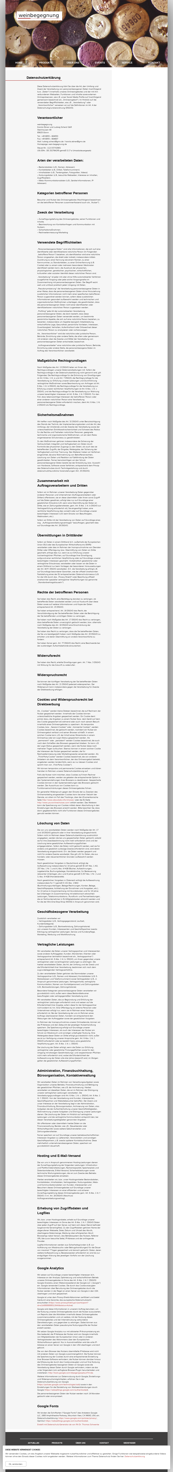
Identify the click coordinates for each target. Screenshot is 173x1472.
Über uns (80, 1443)
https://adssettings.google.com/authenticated (67, 1420)
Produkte (57, 1443)
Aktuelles (33, 1443)
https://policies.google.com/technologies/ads (59, 1384)
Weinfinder (129, 1443)
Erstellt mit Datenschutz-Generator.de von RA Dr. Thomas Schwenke (68, 1424)
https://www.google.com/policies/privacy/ (78, 1418)
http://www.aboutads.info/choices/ (58, 799)
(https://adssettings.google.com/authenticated (65, 1389)
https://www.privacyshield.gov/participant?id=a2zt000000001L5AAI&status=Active (62, 1304)
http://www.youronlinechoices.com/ (53, 802)
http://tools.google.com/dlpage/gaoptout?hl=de (70, 1372)
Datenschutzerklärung (135, 1456)
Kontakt (104, 1443)
